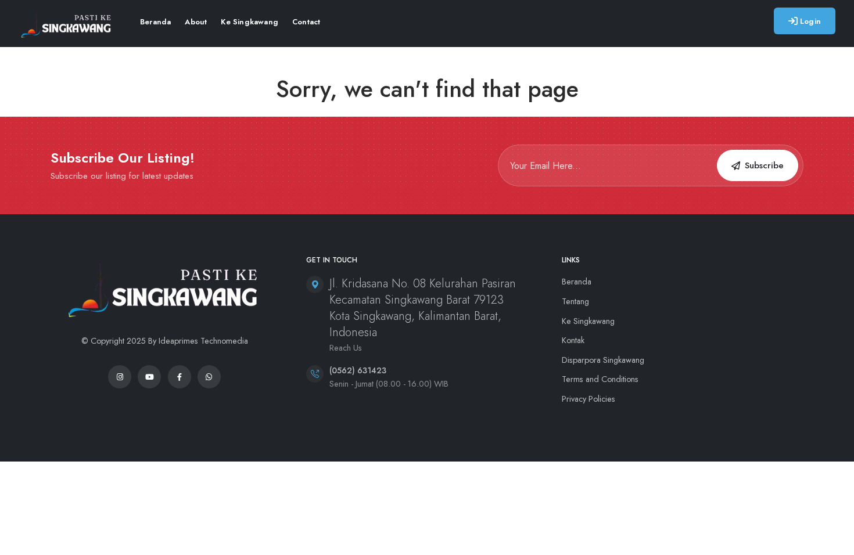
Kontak (573, 340)
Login (810, 21)
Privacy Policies (588, 399)
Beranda (155, 21)
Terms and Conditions (600, 379)
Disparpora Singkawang (603, 360)
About (196, 21)
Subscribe (764, 165)
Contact (306, 21)
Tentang (575, 301)
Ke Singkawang (249, 21)
